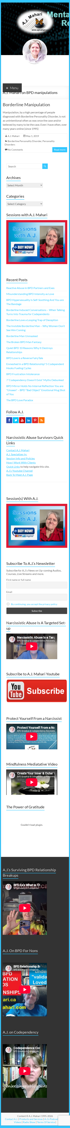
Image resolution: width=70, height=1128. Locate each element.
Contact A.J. (11, 1119)
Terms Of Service (46, 1122)
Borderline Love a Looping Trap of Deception (32, 320)
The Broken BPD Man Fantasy (23, 342)
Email (9, 591)
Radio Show (29, 1122)
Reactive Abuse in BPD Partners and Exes (30, 288)
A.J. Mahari (14, 136)
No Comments (15, 149)
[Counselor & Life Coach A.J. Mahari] (35, 6)
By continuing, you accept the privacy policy (34, 604)
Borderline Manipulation (26, 104)
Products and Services (31, 1119)
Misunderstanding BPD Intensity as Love (30, 293)
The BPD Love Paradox (19, 400)
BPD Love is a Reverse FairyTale (24, 358)
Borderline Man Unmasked (22, 336)
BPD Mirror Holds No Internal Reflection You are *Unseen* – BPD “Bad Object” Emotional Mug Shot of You (35, 390)
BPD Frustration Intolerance (23, 374)
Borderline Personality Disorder (24, 141)
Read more (59, 149)
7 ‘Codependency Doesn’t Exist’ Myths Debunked (35, 380)
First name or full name (18, 579)
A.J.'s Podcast (51, 1119)
